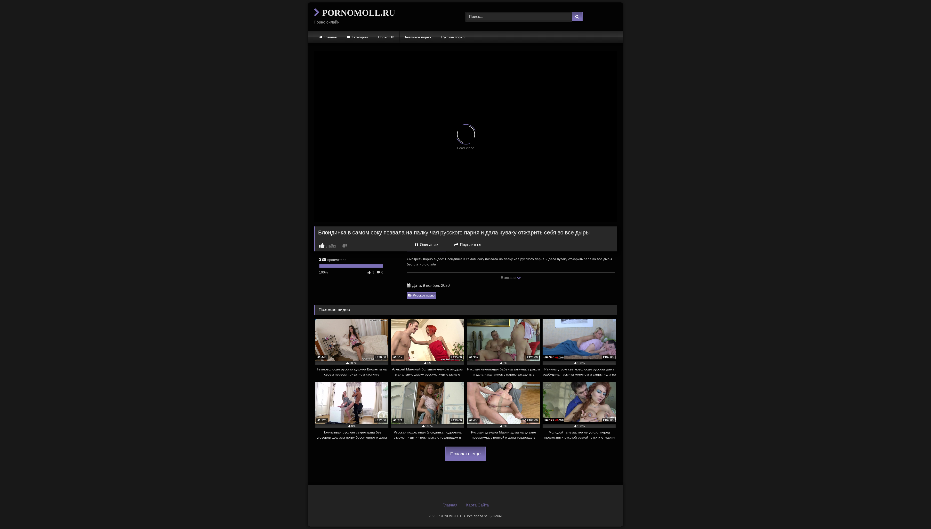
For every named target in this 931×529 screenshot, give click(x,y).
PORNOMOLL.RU (357, 13)
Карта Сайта (477, 505)
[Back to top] (916, 514)
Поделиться (470, 245)
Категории (360, 37)
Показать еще (465, 453)
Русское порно (453, 37)
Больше (508, 278)
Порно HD (386, 37)
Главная (330, 37)
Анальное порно (418, 37)
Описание (428, 245)
